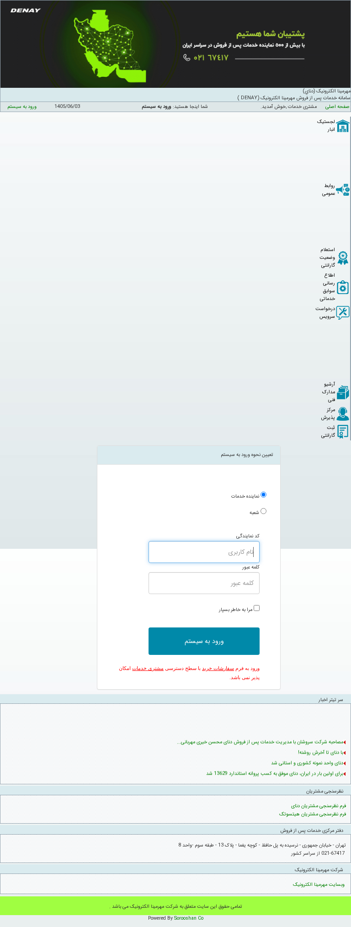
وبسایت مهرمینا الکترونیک (319, 885)
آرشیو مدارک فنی (328, 392)
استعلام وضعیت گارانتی (327, 257)
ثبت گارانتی (328, 431)
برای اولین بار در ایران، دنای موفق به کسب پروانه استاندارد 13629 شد (274, 772)
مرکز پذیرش (328, 414)
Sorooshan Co (188, 918)
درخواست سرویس (325, 313)
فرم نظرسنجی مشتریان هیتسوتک (312, 814)
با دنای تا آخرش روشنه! (320, 751)
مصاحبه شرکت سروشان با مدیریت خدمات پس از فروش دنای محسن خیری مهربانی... (260, 741)
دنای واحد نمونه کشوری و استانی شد (307, 762)
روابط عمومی (328, 190)
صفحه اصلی (337, 107)
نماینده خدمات (245, 496)
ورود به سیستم (22, 107)
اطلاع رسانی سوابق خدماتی (327, 287)
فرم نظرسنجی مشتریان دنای (318, 806)
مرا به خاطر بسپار (235, 610)
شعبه (254, 513)
